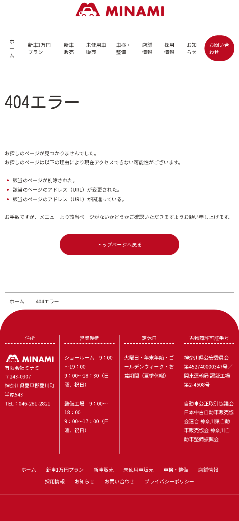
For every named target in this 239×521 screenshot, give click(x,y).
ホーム (11, 48)
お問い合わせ (219, 48)
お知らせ (192, 48)
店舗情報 (147, 48)
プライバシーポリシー (169, 481)
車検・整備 (123, 48)
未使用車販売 (96, 48)
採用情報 (169, 48)
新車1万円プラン (39, 48)
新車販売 (69, 48)
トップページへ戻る (119, 244)
